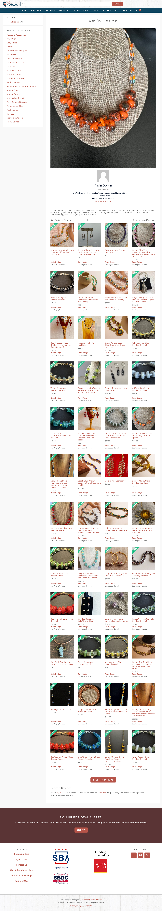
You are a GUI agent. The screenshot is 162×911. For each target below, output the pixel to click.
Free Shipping (13, 22)
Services (10, 114)
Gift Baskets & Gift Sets (17, 63)
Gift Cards (11, 67)
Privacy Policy (75, 906)
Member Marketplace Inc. (92, 900)
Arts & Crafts (12, 39)
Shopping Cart (133, 10)
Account (113, 10)
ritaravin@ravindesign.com (104, 198)
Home (23, 10)
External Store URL (103, 201)
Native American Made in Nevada (21, 86)
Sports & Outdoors (15, 118)
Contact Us (99, 10)
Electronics (11, 55)
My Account (21, 859)
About (85, 10)
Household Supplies (15, 78)
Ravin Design (55, 262)
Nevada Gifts (12, 90)
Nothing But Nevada (16, 98)
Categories (34, 10)
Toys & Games (13, 122)
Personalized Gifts (14, 106)
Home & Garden (14, 74)
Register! (103, 793)
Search (117, 4)
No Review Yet (103, 190)
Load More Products (103, 780)
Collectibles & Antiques (17, 51)
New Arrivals (63, 10)
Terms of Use (21, 881)
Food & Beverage (14, 59)
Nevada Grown (13, 94)
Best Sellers (50, 10)
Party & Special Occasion (17, 102)
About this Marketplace (21, 870)
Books (9, 47)
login (59, 793)
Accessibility (87, 906)
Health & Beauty (14, 70)
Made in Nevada (10, 4)
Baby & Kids (12, 43)
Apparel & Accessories (16, 35)
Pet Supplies (12, 110)
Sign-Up (81, 830)
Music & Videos (13, 82)
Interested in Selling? (21, 875)
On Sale (76, 10)
